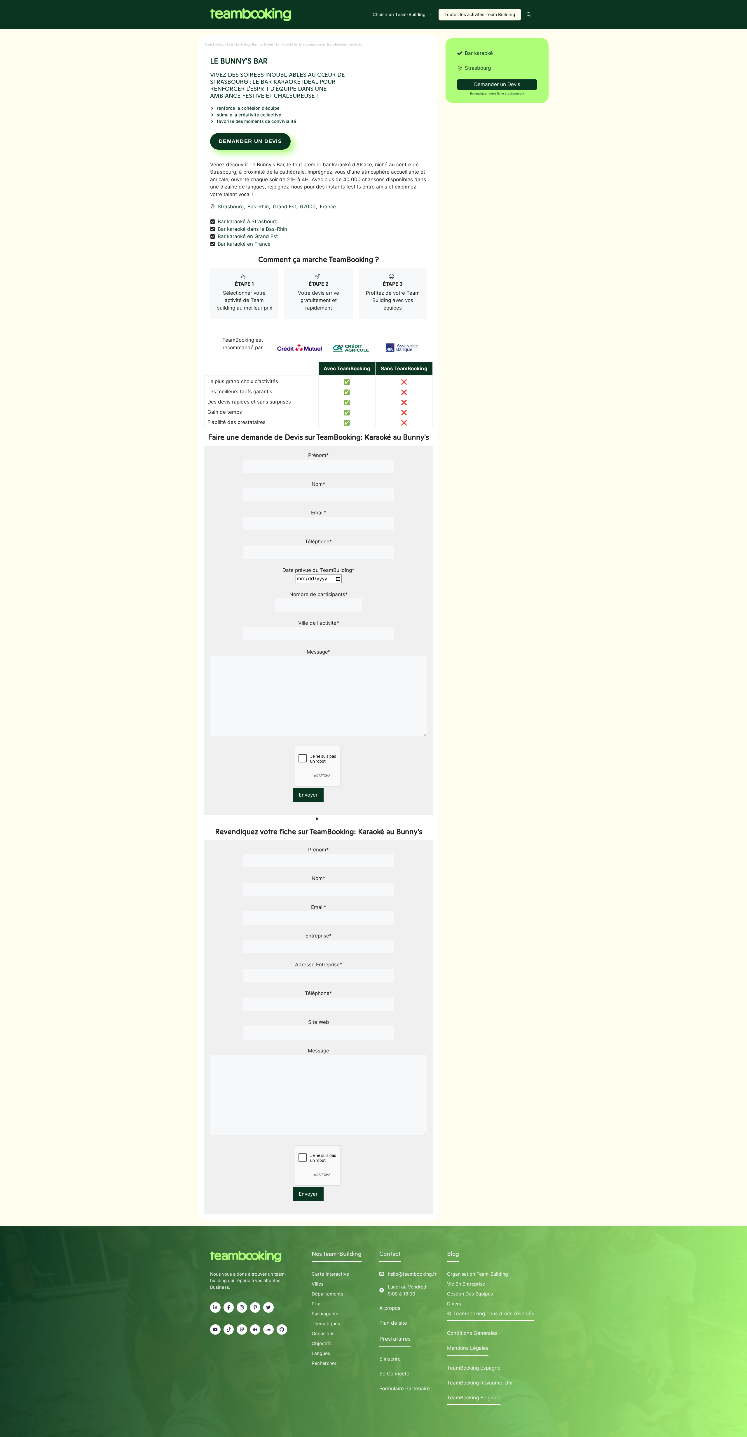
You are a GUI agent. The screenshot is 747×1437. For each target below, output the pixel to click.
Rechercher (324, 1363)
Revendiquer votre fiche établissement (497, 93)
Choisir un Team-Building (399, 14)
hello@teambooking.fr (412, 1274)
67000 (308, 206)
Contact (390, 1254)
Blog (230, 44)
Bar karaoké (479, 53)
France (328, 206)
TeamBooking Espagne (473, 1368)
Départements (327, 1294)
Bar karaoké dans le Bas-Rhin (252, 229)
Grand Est (284, 206)
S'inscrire (390, 1359)
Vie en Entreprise (466, 1284)
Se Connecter (395, 1374)
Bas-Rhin (258, 206)
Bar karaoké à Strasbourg (247, 221)
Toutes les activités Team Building (479, 14)
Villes (317, 1284)
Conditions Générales (472, 1333)
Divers (454, 1304)
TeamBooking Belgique (473, 1398)
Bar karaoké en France (244, 244)
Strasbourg (231, 206)
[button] (529, 14)
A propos (389, 1308)
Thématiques (326, 1323)
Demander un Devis (250, 141)
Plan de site (393, 1323)
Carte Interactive (330, 1274)
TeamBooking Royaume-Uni (479, 1383)
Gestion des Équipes (470, 1294)
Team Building (214, 44)
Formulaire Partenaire (404, 1388)
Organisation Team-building (477, 1274)
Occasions (323, 1333)
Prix (316, 1304)
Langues (321, 1353)
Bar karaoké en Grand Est (248, 236)
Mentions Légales (467, 1348)
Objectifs (321, 1343)
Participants (325, 1313)
